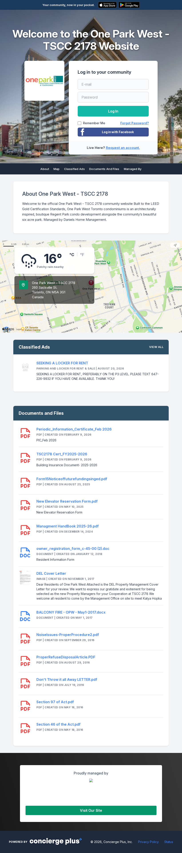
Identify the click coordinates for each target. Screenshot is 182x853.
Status (168, 842)
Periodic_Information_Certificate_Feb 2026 (74, 429)
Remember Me (94, 123)
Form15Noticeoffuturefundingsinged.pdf (71, 479)
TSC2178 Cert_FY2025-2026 (61, 454)
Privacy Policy (148, 842)
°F (82, 254)
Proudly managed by (91, 773)
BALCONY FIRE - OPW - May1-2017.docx (70, 612)
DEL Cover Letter (51, 573)
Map (56, 169)
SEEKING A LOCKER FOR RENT (62, 363)
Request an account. (123, 148)
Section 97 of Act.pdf (55, 702)
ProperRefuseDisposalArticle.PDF (65, 657)
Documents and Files (104, 169)
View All (156, 347)
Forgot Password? (134, 123)
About (44, 169)
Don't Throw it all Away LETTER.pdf (66, 679)
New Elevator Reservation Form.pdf (67, 501)
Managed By (133, 169)
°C (71, 254)
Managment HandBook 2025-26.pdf (67, 526)
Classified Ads (74, 169)
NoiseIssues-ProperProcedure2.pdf (67, 634)
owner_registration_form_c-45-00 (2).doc (72, 548)
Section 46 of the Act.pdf (58, 724)
